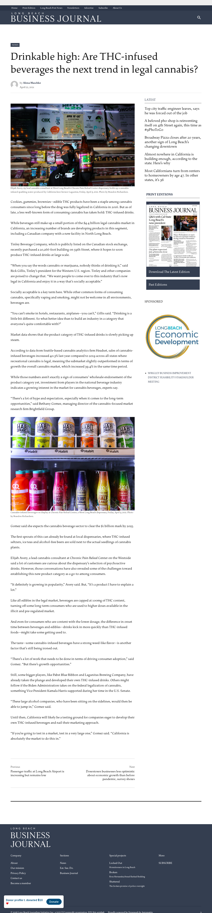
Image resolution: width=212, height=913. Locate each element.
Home (14, 7)
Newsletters (73, 7)
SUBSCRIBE (165, 863)
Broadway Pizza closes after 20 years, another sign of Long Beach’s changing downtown (173, 142)
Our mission (17, 868)
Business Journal (69, 873)
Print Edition (29, 7)
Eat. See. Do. (66, 868)
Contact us (16, 878)
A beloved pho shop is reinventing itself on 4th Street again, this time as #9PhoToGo (173, 125)
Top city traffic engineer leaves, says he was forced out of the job (172, 110)
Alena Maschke (32, 83)
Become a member (21, 883)
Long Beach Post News (51, 7)
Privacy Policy (18, 873)
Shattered (127, 883)
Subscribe (103, 7)
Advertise (89, 7)
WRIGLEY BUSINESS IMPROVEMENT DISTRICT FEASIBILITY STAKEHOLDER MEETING (171, 377)
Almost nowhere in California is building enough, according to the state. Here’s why (171, 158)
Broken (127, 874)
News (15, 45)
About (14, 863)
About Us (117, 7)
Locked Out (122, 865)
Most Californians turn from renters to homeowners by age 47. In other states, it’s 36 (172, 175)
